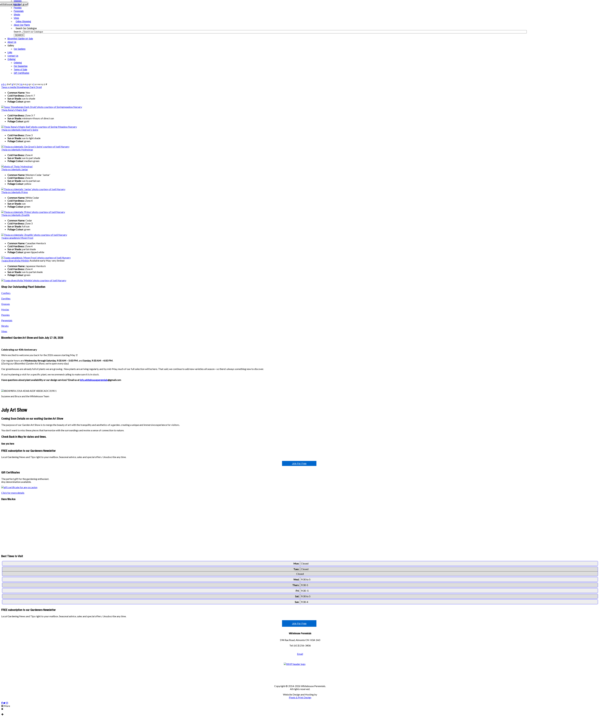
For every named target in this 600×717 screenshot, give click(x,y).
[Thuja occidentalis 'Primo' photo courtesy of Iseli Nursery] (33, 211)
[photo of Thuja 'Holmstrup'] (17, 166)
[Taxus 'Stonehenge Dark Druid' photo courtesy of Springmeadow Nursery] (41, 106)
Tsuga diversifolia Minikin (15, 260)
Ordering (12, 59)
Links (10, 52)
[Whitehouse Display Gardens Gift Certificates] (19, 487)
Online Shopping (23, 21)
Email (300, 653)
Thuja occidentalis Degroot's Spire (19, 129)
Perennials (19, 11)
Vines (16, 18)
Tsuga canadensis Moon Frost (17, 237)
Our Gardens (19, 49)
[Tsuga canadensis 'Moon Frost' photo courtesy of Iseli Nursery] (36, 257)
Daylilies (5, 298)
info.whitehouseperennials (94, 379)
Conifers (5, 293)
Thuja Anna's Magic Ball (14, 109)
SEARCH (19, 35)
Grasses (5, 303)
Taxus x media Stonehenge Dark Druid (21, 87)
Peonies (18, 7)
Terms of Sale (20, 69)
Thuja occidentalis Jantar (14, 169)
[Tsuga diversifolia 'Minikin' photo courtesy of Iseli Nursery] (33, 280)
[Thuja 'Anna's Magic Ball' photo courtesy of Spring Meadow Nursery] (39, 126)
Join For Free (299, 463)
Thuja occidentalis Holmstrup (17, 149)
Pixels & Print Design (300, 697)
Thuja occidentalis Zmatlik (15, 214)
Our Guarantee (21, 66)
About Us (12, 42)
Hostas (17, 4)
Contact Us (13, 55)
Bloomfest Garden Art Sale (20, 38)
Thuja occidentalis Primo (14, 192)
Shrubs (17, 14)
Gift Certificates (21, 73)
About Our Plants (22, 25)
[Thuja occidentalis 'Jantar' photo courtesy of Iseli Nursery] (33, 189)
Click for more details (12, 492)
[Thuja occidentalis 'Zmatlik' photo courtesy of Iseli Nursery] (34, 234)
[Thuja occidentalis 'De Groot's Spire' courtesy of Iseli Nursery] (35, 146)
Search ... (18, 31)
